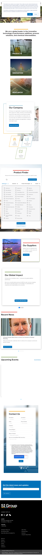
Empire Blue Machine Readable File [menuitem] (8, 533)
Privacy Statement (5, 552)
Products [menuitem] (2, 540)
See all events (37, 359)
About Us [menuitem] (3, 538)
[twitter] (24, 468)
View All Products (21, 226)
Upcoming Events (9, 359)
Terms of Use (11, 552)
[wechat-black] (10, 515)
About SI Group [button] (14, 125)
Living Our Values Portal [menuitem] (26, 534)
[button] (19, 307)
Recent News (7, 314)
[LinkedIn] (21, 468)
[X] (4, 515)
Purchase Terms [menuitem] (25, 531)
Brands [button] (37, 183)
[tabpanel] (21, 333)
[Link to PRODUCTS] (21, 47)
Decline (35, 14)
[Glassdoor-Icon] (7, 515)
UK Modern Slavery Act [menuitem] (5, 529)
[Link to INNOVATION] (21, 67)
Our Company (16, 107)
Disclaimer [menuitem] (24, 533)
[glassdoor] (26, 468)
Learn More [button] (26, 254)
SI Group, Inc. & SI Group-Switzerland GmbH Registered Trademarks (25, 552)
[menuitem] (11, 545)
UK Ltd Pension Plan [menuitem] (5, 531)
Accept (30, 14)
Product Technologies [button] (26, 183)
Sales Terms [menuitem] (24, 529)
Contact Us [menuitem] (3, 546)
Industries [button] (14, 183)
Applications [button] (4, 183)
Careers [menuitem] (2, 543)
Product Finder (21, 172)
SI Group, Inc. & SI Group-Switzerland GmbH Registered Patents (20, 553)
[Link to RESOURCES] (21, 86)
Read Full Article (7, 347)
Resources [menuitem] (3, 541)
